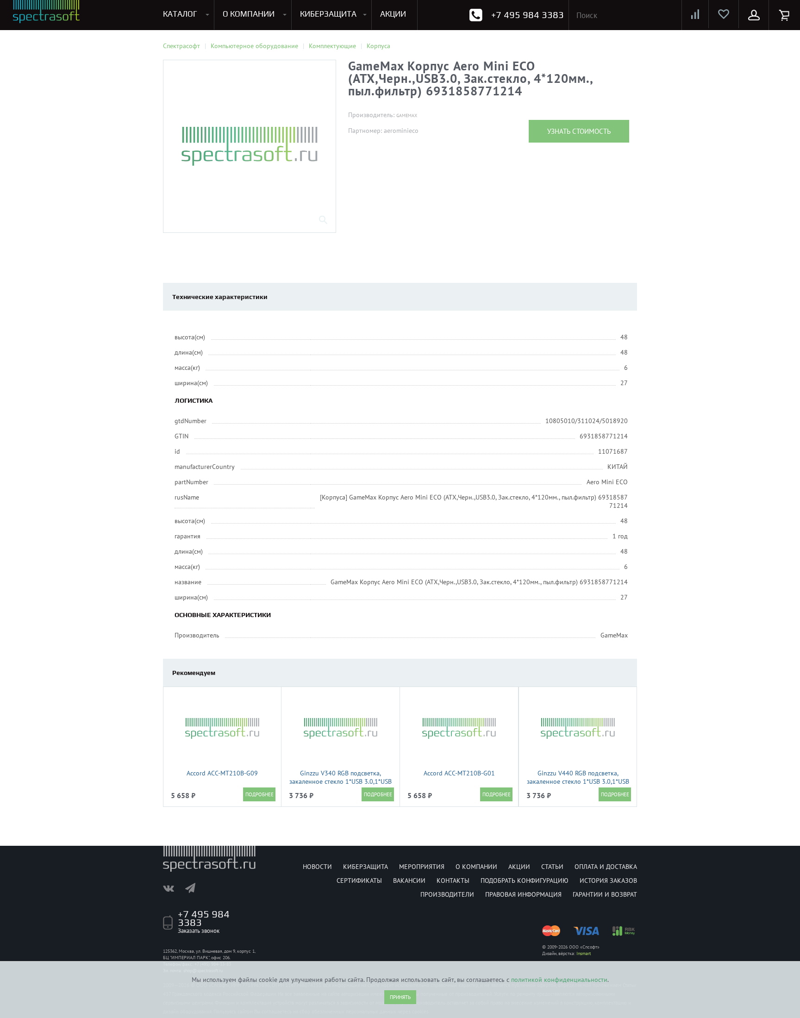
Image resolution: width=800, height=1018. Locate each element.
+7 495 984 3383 (527, 14)
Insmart (583, 953)
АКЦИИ (393, 14)
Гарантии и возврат (605, 894)
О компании (476, 866)
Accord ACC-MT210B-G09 (222, 773)
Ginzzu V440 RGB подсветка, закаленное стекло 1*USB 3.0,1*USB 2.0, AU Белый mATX (578, 781)
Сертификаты (359, 880)
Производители (447, 894)
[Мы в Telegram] (195, 888)
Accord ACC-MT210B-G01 (459, 773)
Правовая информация (523, 894)
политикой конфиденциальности (559, 979)
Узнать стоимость (579, 131)
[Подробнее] (259, 794)
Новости (317, 866)
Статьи (552, 866)
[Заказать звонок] (475, 15)
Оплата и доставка (606, 866)
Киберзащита (365, 866)
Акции (519, 866)
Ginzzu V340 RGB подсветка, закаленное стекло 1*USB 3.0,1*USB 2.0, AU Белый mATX (340, 781)
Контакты (453, 880)
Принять (400, 997)
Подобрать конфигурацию (525, 880)
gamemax (406, 115)
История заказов (608, 880)
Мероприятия (421, 866)
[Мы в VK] (173, 888)
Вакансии (409, 880)
